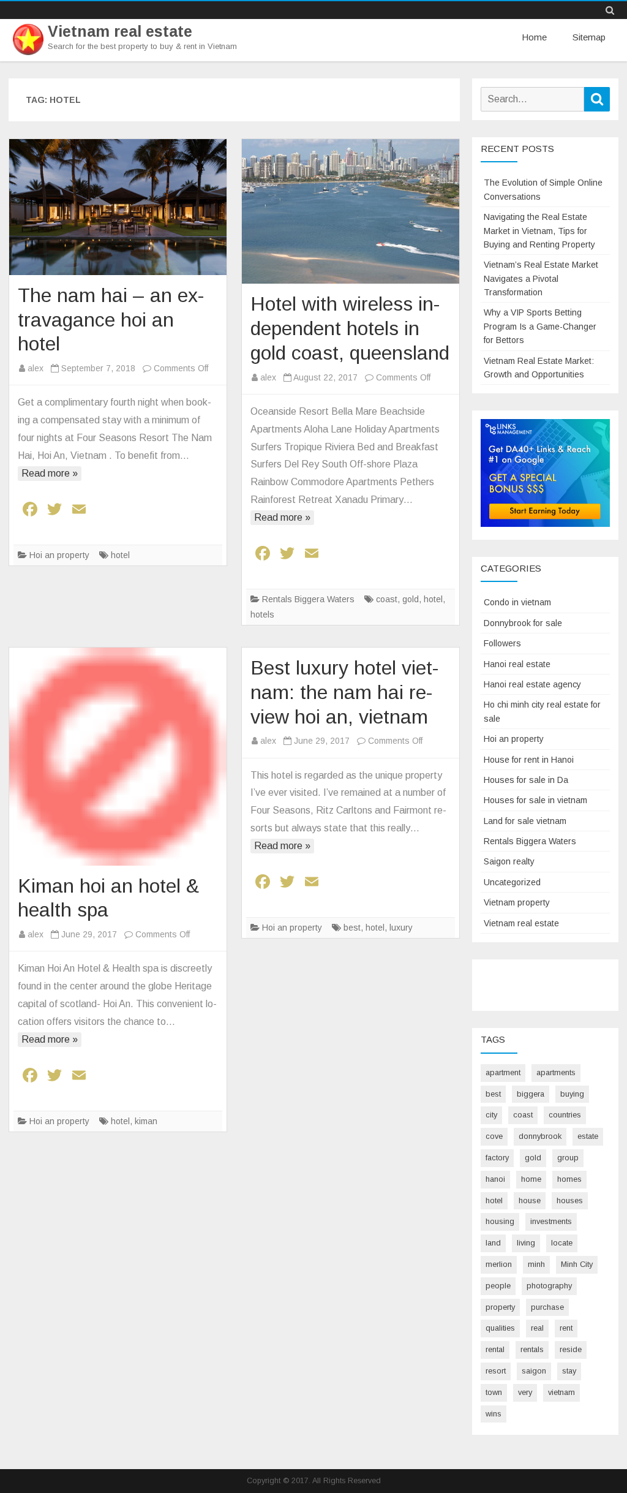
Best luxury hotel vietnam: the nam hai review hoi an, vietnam (344, 692)
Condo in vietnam (517, 602)
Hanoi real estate (517, 664)
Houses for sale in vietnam (535, 800)
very (525, 1392)
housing (500, 1221)
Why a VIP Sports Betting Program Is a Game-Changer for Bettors (540, 326)
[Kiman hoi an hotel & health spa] (118, 756)
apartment (503, 1072)
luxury (401, 927)
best (352, 927)
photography (549, 1285)
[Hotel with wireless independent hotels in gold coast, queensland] (350, 211)
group (568, 1157)
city (491, 1114)
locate (562, 1242)
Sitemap (589, 37)
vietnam (561, 1392)
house (530, 1200)
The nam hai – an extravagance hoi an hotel (111, 319)
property (500, 1307)
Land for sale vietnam (525, 821)
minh (536, 1264)
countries (565, 1114)
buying (572, 1093)
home (531, 1179)
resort (496, 1370)
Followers (502, 643)
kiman (146, 1121)
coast (386, 599)
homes (569, 1179)
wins (493, 1413)
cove (494, 1136)
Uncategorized (512, 882)
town (494, 1392)
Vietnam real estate (120, 31)
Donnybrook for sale (523, 623)
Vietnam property (517, 902)
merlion (499, 1264)
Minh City (577, 1264)
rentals (532, 1349)
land (493, 1242)
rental (495, 1349)
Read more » (49, 473)
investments (551, 1221)
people (498, 1285)
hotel (120, 555)
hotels (262, 614)
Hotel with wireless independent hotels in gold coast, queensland (349, 328)
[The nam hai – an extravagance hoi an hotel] (118, 207)
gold (410, 599)
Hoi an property (59, 555)
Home (534, 37)
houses (570, 1200)
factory (497, 1157)
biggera (530, 1093)
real (537, 1327)
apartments (556, 1072)
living (526, 1242)
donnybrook (540, 1136)
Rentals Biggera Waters (308, 599)
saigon (534, 1370)
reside (571, 1349)
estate (587, 1136)
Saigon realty (509, 861)
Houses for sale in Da (526, 780)
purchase (547, 1307)
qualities (500, 1327)
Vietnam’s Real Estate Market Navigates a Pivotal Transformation (541, 278)
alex (35, 368)
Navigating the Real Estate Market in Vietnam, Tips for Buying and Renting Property (539, 230)
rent (566, 1327)
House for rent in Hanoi (529, 760)
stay (569, 1370)
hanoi (495, 1179)
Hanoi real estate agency (532, 684)
